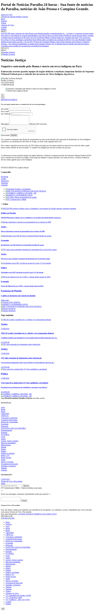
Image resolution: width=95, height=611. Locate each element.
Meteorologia (6, 445)
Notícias (4, 21)
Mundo (3, 447)
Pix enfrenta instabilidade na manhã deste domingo (27, 44)
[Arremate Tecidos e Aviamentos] (18, 189)
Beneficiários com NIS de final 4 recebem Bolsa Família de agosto (52, 36)
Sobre (3, 483)
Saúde (3, 460)
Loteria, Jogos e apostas (9, 441)
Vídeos (3, 23)
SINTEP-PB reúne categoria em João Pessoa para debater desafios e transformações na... (33, 33)
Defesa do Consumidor (9, 422)
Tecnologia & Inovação (9, 464)
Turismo (4, 470)
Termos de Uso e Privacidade (11, 481)
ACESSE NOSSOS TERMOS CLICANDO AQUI (37, 514)
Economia (4, 424)
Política (3, 29)
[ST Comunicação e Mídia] (16, 199)
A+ (3, 97)
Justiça (3, 439)
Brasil (3, 409)
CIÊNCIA (5, 416)
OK (3, 609)
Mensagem (5, 124)
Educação (4, 426)
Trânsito (4, 468)
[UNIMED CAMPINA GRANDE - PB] (21, 193)
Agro (3, 407)
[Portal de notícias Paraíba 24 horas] (14, 17)
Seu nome (4, 109)
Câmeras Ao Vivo (7, 25)
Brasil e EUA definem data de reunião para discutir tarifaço (67, 44)
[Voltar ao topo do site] (2, 490)
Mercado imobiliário (8, 443)
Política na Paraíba (7, 453)
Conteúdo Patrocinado (9, 420)
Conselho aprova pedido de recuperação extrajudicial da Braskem (25, 46)
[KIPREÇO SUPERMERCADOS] (19, 195)
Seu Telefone (6, 114)
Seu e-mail (5, 111)
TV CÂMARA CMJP (14, 598)
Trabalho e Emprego (8, 466)
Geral (3, 437)
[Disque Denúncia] (8, 309)
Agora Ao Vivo (6, 15)
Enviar (24, 501)
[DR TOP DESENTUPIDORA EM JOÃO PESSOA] (26, 191)
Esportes (4, 432)
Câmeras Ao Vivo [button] (12, 593)
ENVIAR (14, 135)
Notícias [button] (9, 524)
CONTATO (5, 479)
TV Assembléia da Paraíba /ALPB (18, 595)
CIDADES (5, 414)
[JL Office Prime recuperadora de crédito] (21, 197)
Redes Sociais (6, 458)
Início (3, 19)
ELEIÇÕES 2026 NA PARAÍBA (13, 428)
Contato (4, 27)
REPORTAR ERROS (9, 100)
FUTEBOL (5, 435)
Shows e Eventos (7, 462)
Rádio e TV (5, 456)
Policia (3, 449)
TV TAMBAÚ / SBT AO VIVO (18, 600)
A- (2, 95)
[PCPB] (7, 518)
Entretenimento (6, 430)
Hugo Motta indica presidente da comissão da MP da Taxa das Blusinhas (59, 40)
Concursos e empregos (9, 418)
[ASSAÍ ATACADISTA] (10, 302)
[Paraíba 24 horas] (8, 52)
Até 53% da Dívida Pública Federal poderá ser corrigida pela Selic (54, 38)
